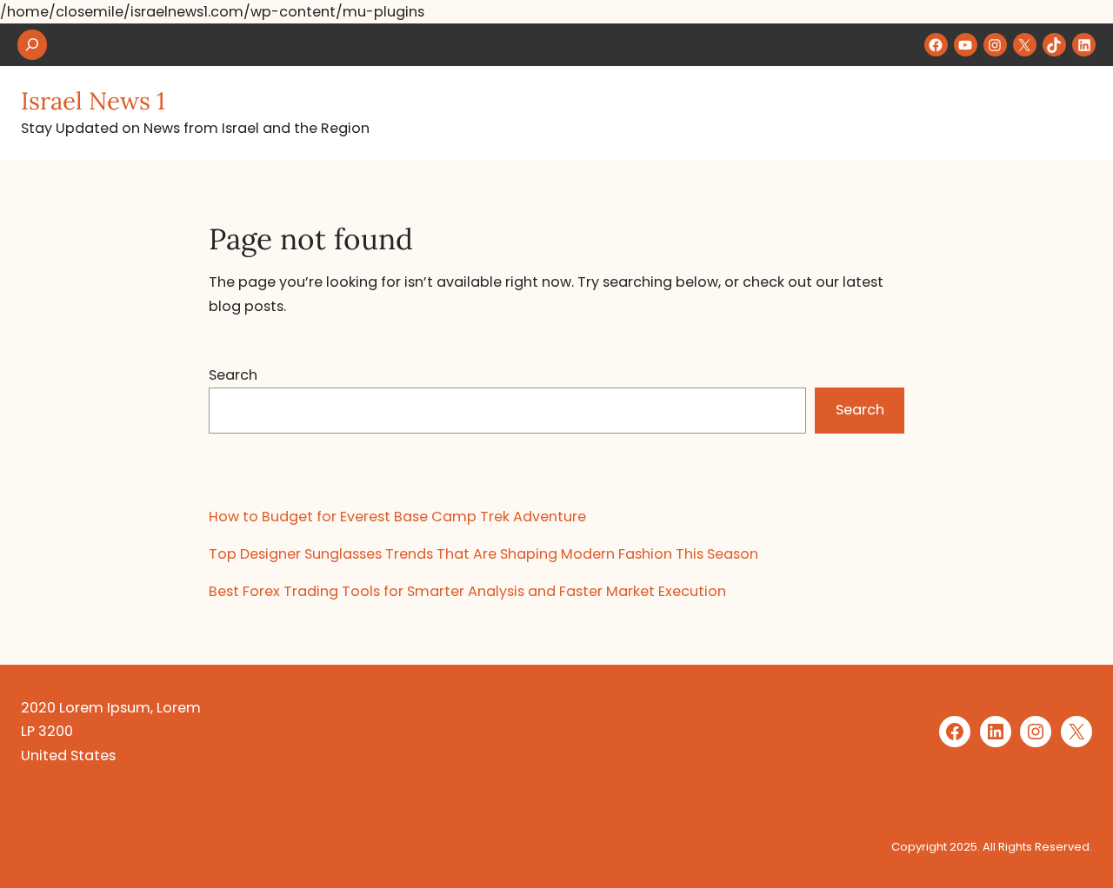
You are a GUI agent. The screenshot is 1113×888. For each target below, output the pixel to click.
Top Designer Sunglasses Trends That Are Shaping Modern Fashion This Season (483, 554)
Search (233, 375)
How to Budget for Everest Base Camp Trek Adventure (397, 517)
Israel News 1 (93, 100)
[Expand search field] (32, 45)
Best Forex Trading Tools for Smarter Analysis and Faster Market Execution (467, 591)
